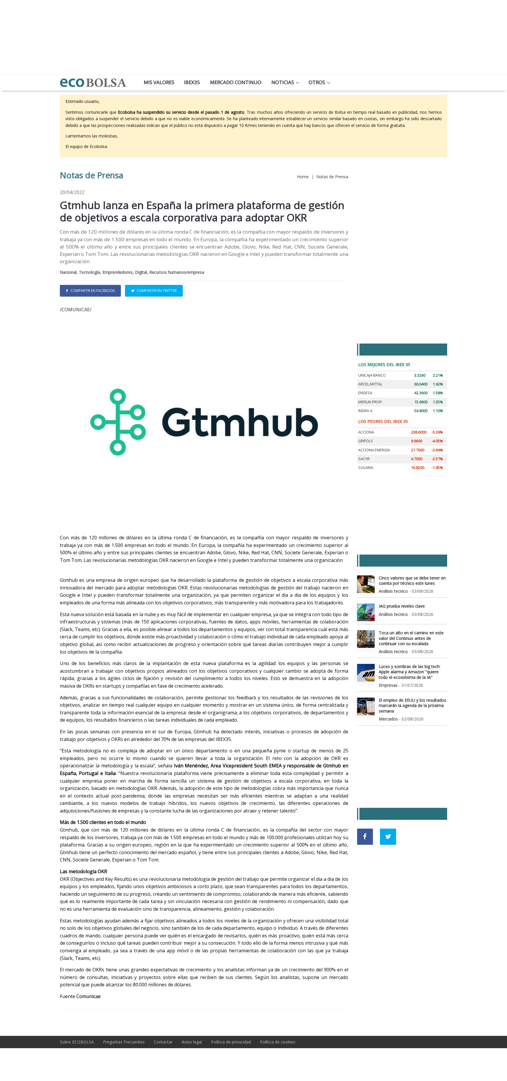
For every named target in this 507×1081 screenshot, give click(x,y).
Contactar (163, 1042)
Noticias (282, 82)
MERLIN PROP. (370, 402)
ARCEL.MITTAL (370, 384)
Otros (317, 82)
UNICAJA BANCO (372, 375)
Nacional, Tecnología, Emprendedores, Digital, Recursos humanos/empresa (132, 272)
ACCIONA (366, 432)
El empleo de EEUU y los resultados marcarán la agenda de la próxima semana (412, 705)
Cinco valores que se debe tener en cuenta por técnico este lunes (412, 580)
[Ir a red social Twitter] (388, 837)
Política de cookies (277, 1042)
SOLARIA (365, 467)
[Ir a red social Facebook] (365, 837)
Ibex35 (192, 82)
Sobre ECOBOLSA (77, 1042)
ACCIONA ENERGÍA (374, 450)
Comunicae (88, 996)
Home (303, 176)
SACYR (364, 458)
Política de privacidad (231, 1042)
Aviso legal (192, 1042)
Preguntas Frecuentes (124, 1042)
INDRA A (365, 410)
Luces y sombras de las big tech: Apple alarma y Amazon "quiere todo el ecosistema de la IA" (409, 672)
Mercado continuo (235, 82)
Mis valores (159, 82)
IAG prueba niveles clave (402, 606)
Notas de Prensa (332, 176)
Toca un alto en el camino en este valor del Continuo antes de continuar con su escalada (411, 638)
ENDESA (365, 392)
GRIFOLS (365, 440)
